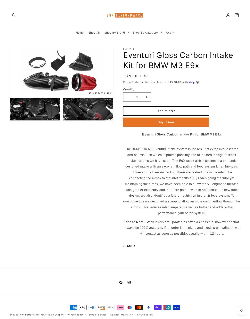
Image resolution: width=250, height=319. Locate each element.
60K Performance (30, 314)
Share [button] (131, 245)
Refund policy (145, 314)
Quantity (128, 89)
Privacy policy (75, 314)
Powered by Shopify (52, 314)
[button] (14, 15)
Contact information (121, 314)
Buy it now (166, 122)
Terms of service (97, 314)
